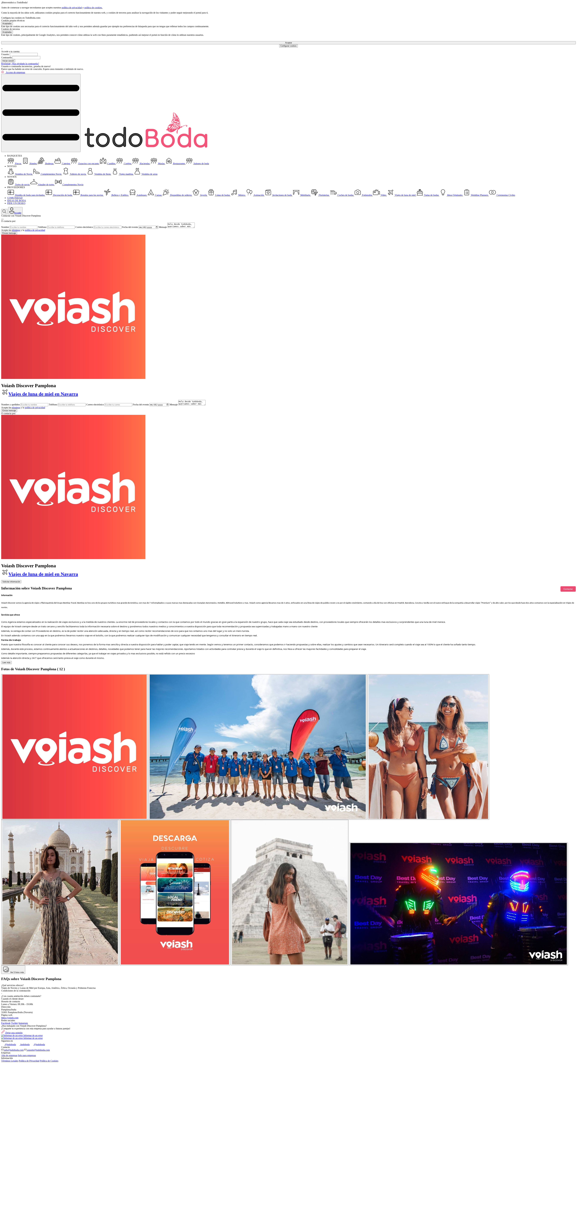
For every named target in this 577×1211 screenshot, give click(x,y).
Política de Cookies (49, 1061)
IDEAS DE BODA (16, 200)
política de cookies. (93, 7)
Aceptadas (7, 23)
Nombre (5, 227)
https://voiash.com (9, 1017)
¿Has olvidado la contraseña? (25, 63)
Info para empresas (27, 1055)
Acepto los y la (23, 230)
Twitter (14, 1023)
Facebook (6, 1023)
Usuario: (5, 54)
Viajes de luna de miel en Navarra (43, 394)
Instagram (23, 1023)
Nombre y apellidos (10, 404)
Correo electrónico (84, 227)
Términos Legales (9, 1061)
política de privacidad (72, 7)
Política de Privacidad (29, 1061)
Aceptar (288, 43)
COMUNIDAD (15, 198)
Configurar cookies (288, 46)
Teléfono (42, 227)
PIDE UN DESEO (16, 203)
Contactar (568, 589)
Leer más (6, 662)
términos (16, 230)
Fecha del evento (130, 227)
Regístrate (6, 63)
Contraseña (6, 57)
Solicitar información (11, 582)
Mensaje (163, 227)
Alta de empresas (9, 1055)
